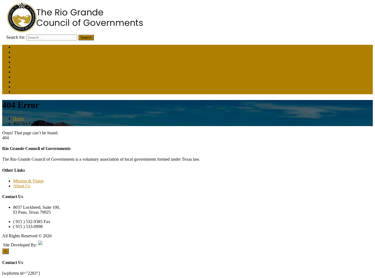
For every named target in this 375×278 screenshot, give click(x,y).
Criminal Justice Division (35, 57)
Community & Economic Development (47, 62)
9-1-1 (18, 86)
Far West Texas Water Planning (40, 76)
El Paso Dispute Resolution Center (43, 67)
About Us (21, 186)
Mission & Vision (28, 181)
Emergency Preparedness (35, 72)
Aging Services (26, 52)
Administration (26, 47)
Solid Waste (23, 81)
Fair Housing (24, 91)
